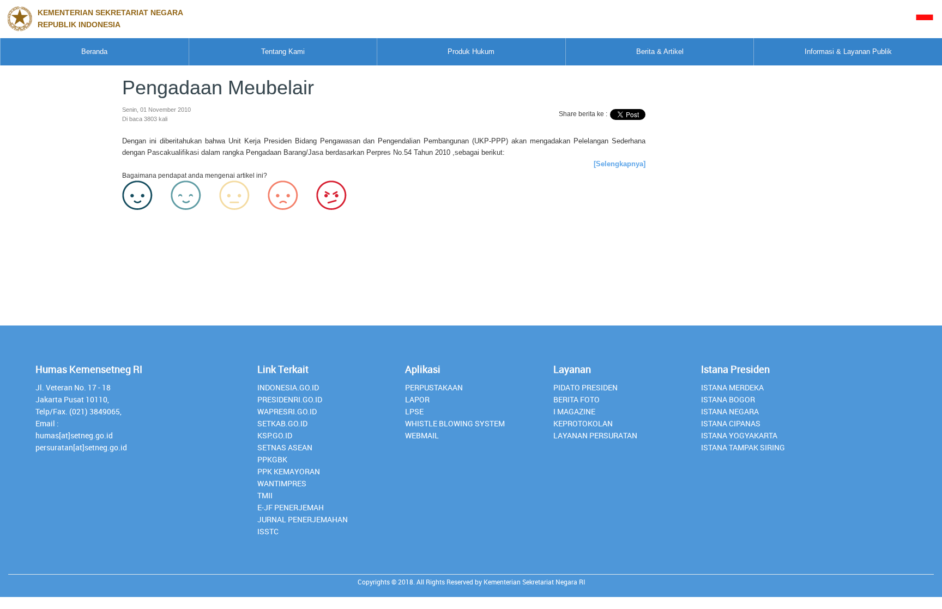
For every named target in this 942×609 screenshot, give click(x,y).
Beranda (94, 51)
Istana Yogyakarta (739, 435)
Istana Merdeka (732, 387)
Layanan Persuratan (595, 435)
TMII (265, 495)
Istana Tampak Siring (743, 447)
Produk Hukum (471, 51)
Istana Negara (730, 411)
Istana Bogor (728, 399)
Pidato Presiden (585, 387)
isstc (268, 531)
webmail (422, 435)
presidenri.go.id (289, 399)
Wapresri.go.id (287, 411)
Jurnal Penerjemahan (302, 519)
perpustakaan (434, 387)
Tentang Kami (283, 51)
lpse (414, 411)
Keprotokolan (583, 423)
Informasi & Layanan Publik (848, 51)
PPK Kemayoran (288, 471)
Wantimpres (281, 483)
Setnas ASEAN (284, 447)
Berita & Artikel (660, 51)
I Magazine (574, 411)
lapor (417, 399)
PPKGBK (272, 459)
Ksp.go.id (274, 435)
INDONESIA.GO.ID (288, 387)
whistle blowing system (455, 423)
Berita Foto (576, 399)
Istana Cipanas (730, 423)
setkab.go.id (282, 423)
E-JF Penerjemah (290, 507)
